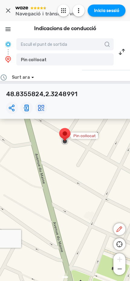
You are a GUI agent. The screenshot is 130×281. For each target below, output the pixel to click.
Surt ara (21, 77)
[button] (65, 59)
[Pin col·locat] (65, 137)
